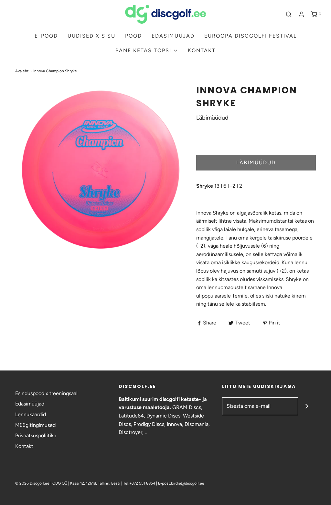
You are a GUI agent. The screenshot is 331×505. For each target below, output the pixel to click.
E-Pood (46, 36)
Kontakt (24, 446)
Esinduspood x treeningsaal (46, 393)
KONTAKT (202, 50)
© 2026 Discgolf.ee (32, 483)
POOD (133, 36)
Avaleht (22, 71)
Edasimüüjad (29, 404)
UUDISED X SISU (91, 36)
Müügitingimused (35, 425)
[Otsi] (289, 14)
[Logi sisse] (301, 14)
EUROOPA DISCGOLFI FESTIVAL (250, 36)
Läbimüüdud (256, 162)
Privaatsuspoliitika (35, 435)
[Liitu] (307, 406)
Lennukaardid (30, 414)
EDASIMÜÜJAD (173, 36)
